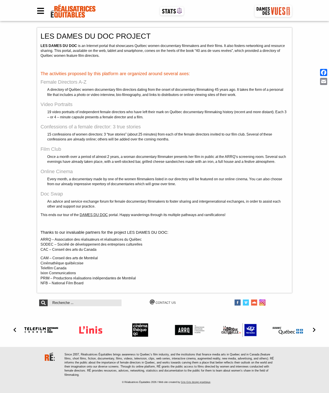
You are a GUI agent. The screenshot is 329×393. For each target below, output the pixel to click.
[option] (41, 330)
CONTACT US (165, 302)
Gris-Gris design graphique (195, 382)
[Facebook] (323, 72)
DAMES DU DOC (94, 215)
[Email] (323, 81)
